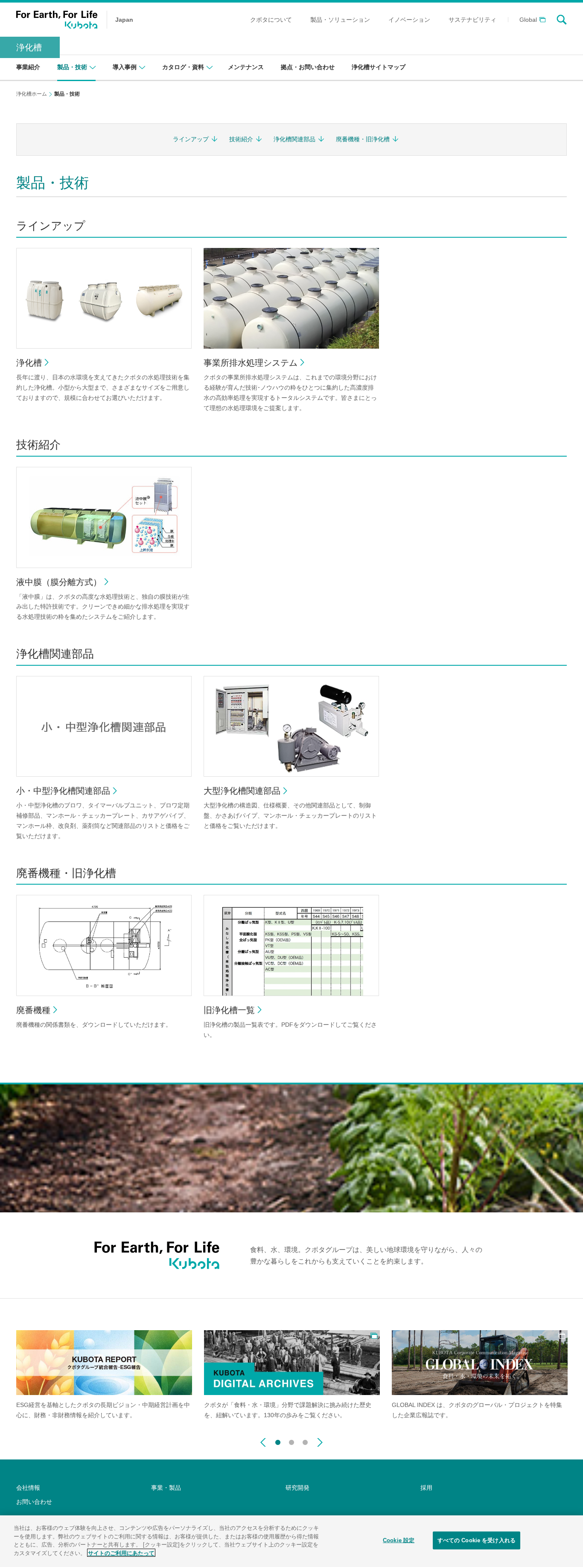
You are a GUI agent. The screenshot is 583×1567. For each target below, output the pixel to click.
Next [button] (320, 1442)
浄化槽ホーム (31, 94)
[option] (104, 1375)
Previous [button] (263, 1442)
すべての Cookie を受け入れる (476, 1540)
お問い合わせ (34, 1501)
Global (528, 20)
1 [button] (277, 1440)
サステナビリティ (472, 19)
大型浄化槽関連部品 (242, 790)
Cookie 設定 (398, 1540)
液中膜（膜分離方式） (59, 582)
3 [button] (305, 1440)
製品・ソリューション (340, 19)
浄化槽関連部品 (294, 139)
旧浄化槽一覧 (229, 1010)
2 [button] (291, 1440)
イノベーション (409, 19)
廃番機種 (33, 1010)
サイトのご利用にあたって (121, 1553)
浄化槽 (29, 47)
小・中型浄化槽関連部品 (63, 790)
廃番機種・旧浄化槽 (363, 139)
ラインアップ (191, 139)
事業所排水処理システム (250, 362)
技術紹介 (241, 139)
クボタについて (271, 19)
